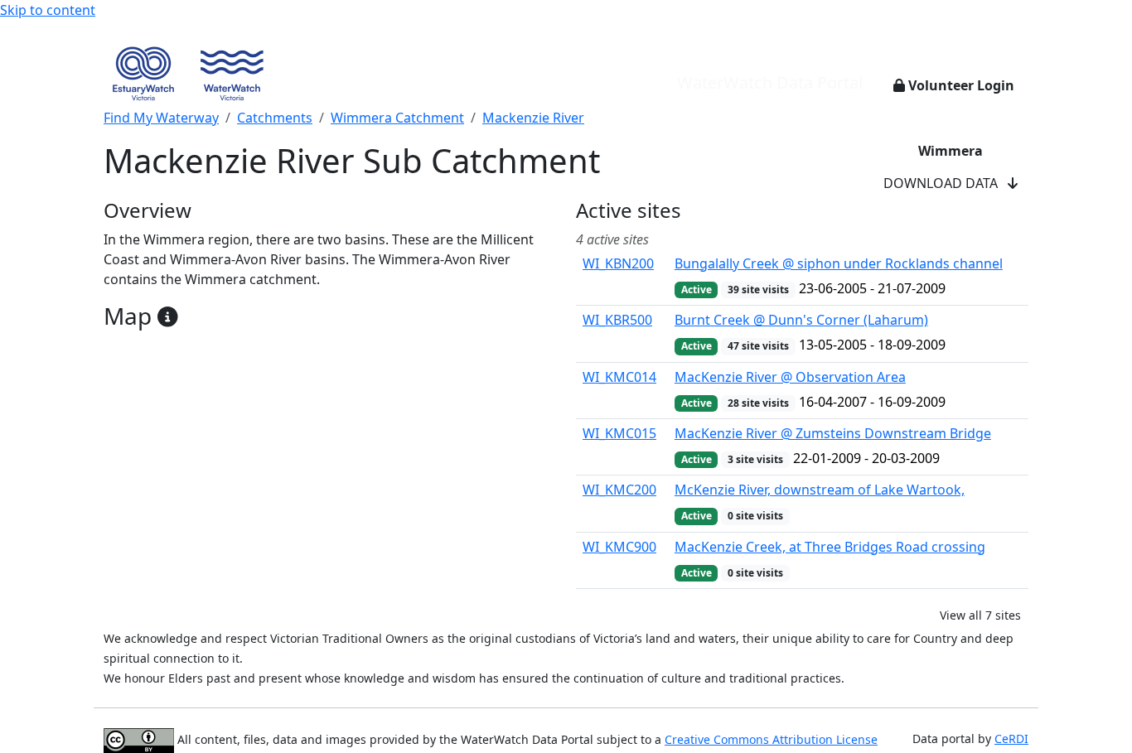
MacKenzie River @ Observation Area (790, 377)
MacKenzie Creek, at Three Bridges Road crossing (830, 547)
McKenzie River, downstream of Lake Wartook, (820, 489)
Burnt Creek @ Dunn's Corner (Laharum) (801, 320)
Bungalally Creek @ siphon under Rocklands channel (839, 263)
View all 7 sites (980, 615)
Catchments (274, 118)
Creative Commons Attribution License (771, 739)
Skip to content (47, 10)
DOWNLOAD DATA (945, 183)
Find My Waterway (161, 118)
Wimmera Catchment (397, 118)
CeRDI (1011, 738)
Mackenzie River (533, 118)
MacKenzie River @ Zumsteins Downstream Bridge (833, 433)
